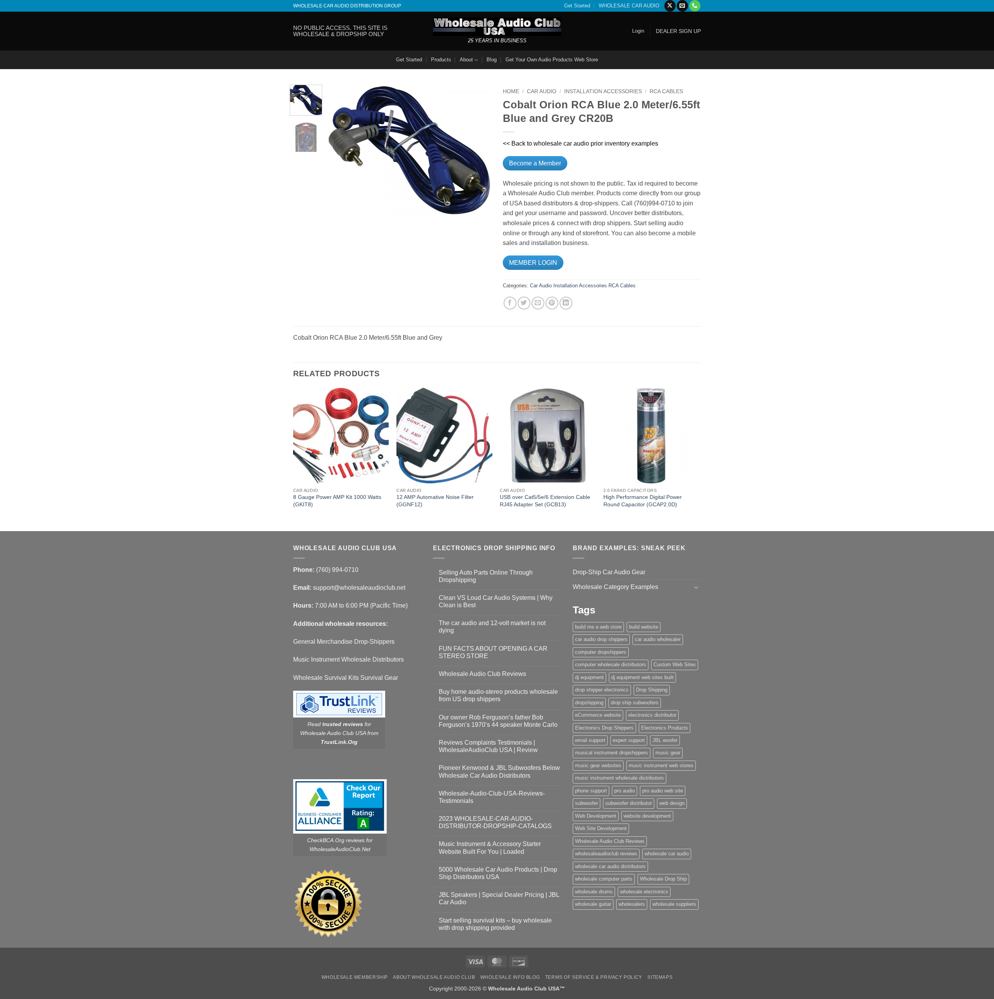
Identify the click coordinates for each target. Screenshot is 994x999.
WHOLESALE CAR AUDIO (629, 6)
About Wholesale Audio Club (434, 977)
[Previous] (341, 150)
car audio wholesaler (658, 639)
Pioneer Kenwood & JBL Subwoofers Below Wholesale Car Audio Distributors (499, 771)
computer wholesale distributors (610, 664)
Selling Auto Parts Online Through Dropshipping (486, 576)
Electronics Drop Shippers (604, 728)
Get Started (577, 6)
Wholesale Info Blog (510, 977)
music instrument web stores (661, 765)
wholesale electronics (644, 892)
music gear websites (598, 765)
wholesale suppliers (674, 904)
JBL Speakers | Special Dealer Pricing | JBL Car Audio (499, 898)
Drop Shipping (651, 690)
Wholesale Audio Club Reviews (482, 674)
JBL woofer (665, 740)
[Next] (478, 150)
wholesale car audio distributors (610, 866)
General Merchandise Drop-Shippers (343, 641)
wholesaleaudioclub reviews (606, 854)
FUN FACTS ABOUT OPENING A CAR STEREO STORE (493, 652)
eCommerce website (598, 715)
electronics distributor (652, 715)
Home (511, 91)
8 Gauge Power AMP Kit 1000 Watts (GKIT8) (337, 500)
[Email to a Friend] (538, 303)
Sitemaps (660, 977)
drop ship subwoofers (635, 702)
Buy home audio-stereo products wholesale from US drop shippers (498, 695)
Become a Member (535, 163)
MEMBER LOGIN (533, 262)
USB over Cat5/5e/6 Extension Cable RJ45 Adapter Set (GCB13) (545, 500)
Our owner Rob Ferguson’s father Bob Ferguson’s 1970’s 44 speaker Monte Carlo (498, 721)
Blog (492, 60)
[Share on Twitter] (524, 303)
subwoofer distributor (628, 803)
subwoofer (586, 803)
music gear (667, 753)
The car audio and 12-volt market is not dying (492, 627)
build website (643, 627)
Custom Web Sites (674, 664)
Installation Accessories (603, 91)
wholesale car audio (667, 854)
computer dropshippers (600, 652)
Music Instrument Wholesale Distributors (348, 659)
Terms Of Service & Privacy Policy (593, 977)
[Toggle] (696, 587)
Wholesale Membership (354, 977)
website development (647, 816)
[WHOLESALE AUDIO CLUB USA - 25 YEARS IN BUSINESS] (497, 26)
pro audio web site (662, 791)
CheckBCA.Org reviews (336, 840)
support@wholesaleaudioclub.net (359, 587)
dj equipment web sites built (642, 677)
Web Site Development (601, 828)
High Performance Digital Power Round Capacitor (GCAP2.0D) (642, 500)
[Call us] (694, 6)
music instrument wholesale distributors (619, 778)
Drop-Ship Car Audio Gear (609, 572)
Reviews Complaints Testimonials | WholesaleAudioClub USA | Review (488, 746)
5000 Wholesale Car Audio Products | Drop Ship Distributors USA (498, 873)
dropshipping (589, 702)
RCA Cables (666, 91)
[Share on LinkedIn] (566, 303)
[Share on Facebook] (510, 303)
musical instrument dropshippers (611, 753)
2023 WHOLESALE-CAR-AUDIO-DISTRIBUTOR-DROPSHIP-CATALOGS (495, 822)
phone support (591, 791)
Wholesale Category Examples (615, 587)
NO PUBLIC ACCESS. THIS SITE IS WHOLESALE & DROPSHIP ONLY (340, 30)
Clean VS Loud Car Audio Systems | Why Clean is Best (496, 601)
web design (672, 803)
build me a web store (598, 627)
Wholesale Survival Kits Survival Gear (345, 677)
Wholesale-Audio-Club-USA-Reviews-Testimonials (492, 797)
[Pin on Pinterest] (552, 303)
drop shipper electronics (602, 690)
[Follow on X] (670, 6)
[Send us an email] (682, 6)
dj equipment (589, 677)
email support (590, 740)
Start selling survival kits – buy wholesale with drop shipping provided (495, 924)
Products (441, 60)
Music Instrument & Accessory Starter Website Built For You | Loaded (490, 848)
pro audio (624, 791)
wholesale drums (594, 892)
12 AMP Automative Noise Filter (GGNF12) (435, 500)
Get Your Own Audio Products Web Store (552, 60)
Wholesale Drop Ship (663, 879)
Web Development (595, 816)
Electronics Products (664, 728)
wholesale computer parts (604, 879)
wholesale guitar (593, 904)
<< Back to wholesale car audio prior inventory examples (580, 143)
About (466, 60)
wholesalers (632, 904)
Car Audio (541, 91)
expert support (629, 740)
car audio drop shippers (601, 639)
